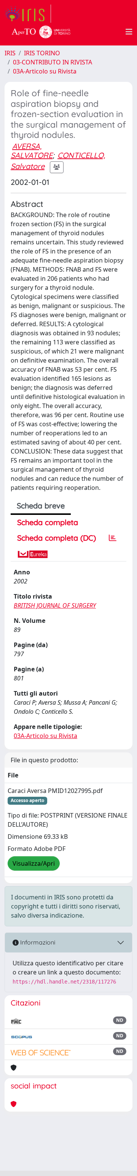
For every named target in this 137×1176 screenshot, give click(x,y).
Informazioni (37, 942)
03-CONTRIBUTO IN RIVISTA (52, 62)
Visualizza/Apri (34, 863)
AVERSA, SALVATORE (32, 150)
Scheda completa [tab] (47, 522)
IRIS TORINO (42, 53)
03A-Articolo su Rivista (44, 71)
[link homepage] (28, 14)
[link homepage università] (41, 32)
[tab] (112, 538)
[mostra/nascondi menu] (129, 32)
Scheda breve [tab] (41, 505)
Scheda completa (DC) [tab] (56, 538)
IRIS (10, 53)
